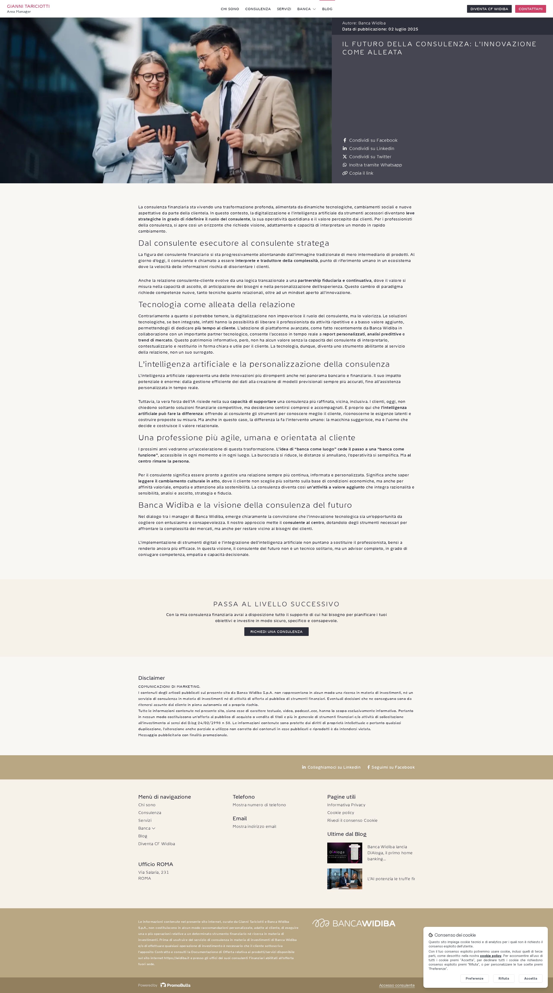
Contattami (531, 9)
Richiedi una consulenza (276, 631)
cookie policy (490, 956)
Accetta (530, 978)
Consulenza (258, 9)
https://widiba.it (176, 958)
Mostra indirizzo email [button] (254, 826)
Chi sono (230, 9)
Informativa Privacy (346, 805)
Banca (304, 9)
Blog (327, 9)
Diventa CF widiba (489, 9)
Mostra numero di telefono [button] (259, 805)
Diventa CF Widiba (156, 843)
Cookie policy (340, 812)
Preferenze (474, 978)
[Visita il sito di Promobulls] (174, 985)
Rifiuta (504, 978)
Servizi (284, 9)
